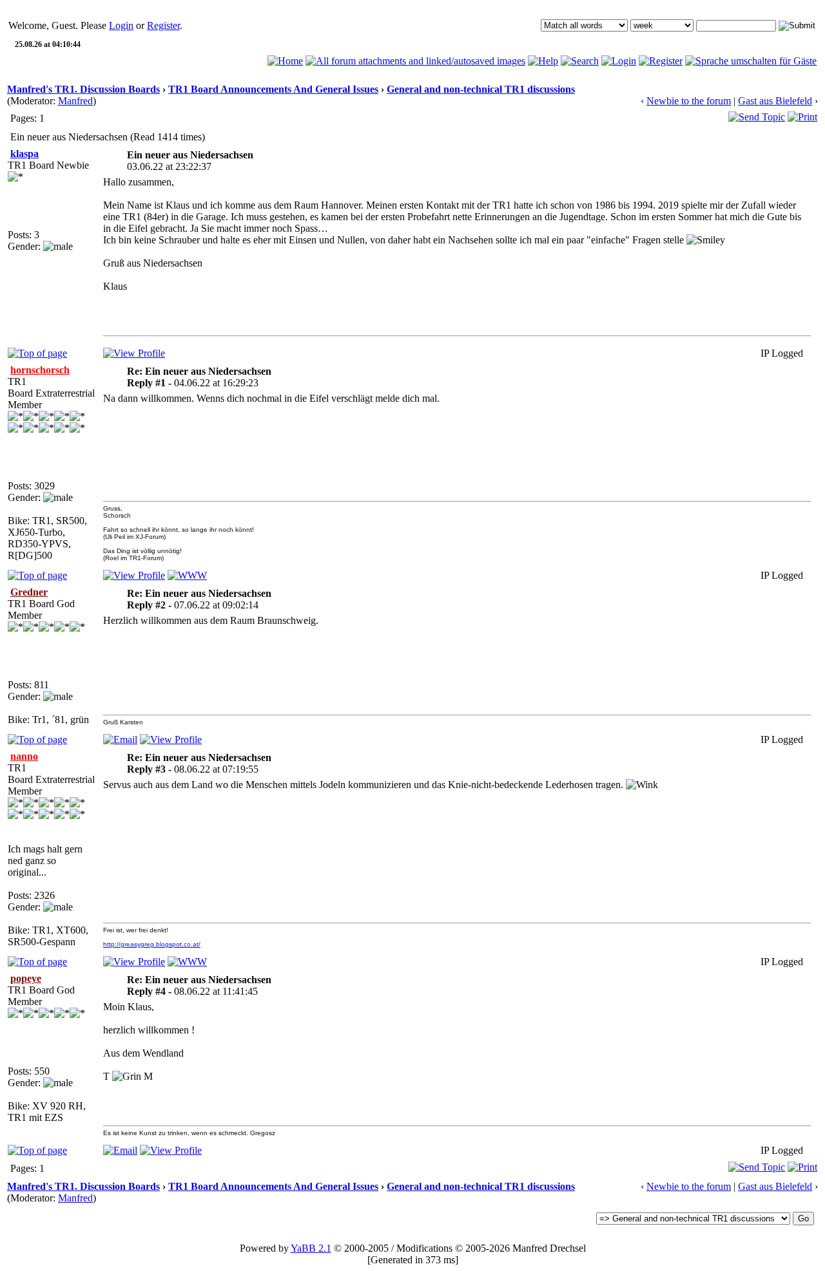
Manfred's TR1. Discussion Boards (83, 89)
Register (163, 25)
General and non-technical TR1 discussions (481, 89)
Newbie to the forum (688, 100)
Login (121, 25)
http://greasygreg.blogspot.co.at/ (151, 944)
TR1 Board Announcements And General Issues (273, 89)
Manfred (75, 100)
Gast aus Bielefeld (775, 100)
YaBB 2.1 (311, 1248)
